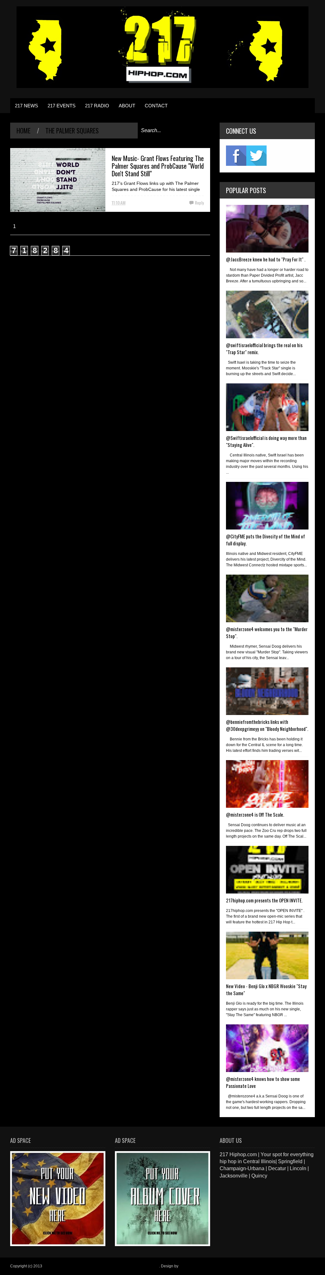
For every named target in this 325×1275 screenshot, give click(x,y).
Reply (199, 202)
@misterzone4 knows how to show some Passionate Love (263, 1082)
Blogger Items (191, 1266)
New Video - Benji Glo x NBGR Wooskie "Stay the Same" (266, 989)
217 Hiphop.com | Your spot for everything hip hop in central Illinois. (101, 1266)
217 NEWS (26, 105)
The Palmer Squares (72, 130)
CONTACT (156, 105)
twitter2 (256, 155)
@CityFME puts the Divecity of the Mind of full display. (265, 540)
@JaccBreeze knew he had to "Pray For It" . (265, 259)
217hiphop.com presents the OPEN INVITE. (264, 900)
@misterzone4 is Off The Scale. (255, 814)
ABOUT (127, 105)
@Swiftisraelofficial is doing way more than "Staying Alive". (266, 441)
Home (23, 130)
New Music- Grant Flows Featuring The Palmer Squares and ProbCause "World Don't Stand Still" (158, 165)
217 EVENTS (62, 105)
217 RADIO (97, 105)
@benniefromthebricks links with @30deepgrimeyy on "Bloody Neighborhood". (267, 725)
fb (236, 155)
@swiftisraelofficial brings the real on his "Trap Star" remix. (264, 348)
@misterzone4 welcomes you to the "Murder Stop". (267, 632)
